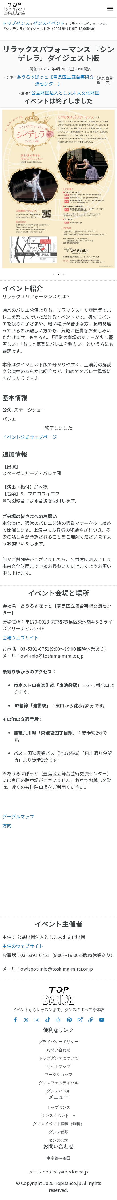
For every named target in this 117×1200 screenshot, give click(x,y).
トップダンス (16, 23)
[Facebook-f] (15, 1019)
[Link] (90, 1019)
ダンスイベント (49, 23)
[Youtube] (101, 1019)
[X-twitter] (26, 1019)
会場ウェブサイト (20, 637)
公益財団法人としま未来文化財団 (65, 92)
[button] (110, 8)
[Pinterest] (69, 1019)
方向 (6, 825)
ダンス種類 (58, 1132)
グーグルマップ (18, 816)
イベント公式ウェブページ (29, 436)
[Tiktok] (47, 1019)
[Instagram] (36, 1019)
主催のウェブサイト (22, 945)
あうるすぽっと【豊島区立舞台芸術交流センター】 (55, 80)
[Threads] (58, 1019)
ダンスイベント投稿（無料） (58, 1124)
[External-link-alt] (80, 1019)
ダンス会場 (58, 1140)
